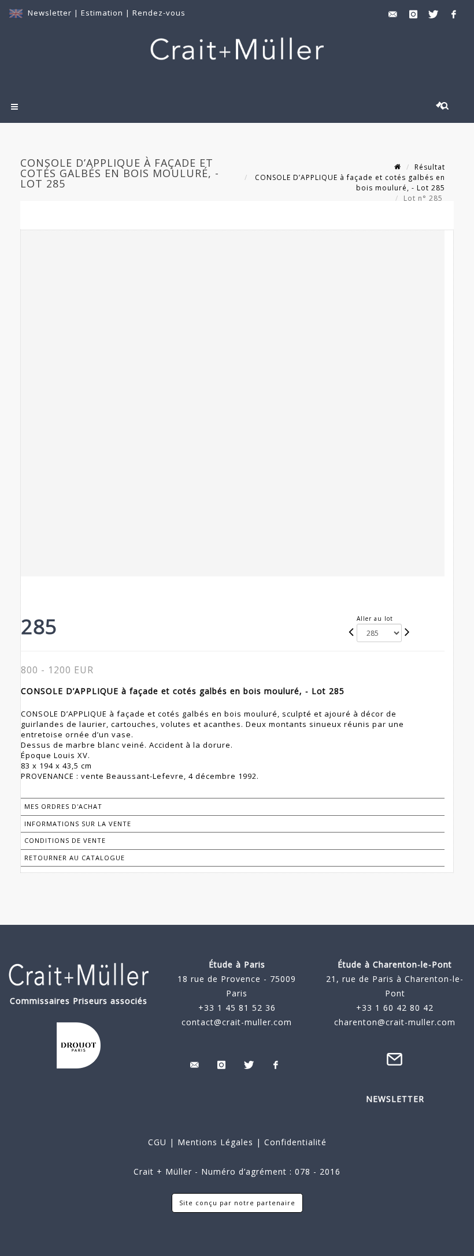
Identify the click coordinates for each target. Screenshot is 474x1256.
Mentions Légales (215, 1142)
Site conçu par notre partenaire (237, 1202)
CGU (157, 1142)
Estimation (103, 13)
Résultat (429, 167)
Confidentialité (294, 1142)
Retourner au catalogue (74, 857)
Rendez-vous (159, 13)
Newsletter (50, 13)
